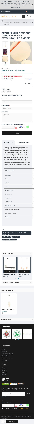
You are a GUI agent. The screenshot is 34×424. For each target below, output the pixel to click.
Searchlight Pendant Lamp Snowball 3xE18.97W (14, 233)
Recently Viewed (7, 290)
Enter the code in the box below (12, 124)
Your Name (5, 99)
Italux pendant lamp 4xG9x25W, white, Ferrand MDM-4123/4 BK (24, 274)
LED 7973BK (7, 237)
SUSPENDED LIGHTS (10, 239)
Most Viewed (6, 319)
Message (5, 111)
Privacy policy (15, 7)
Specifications (23, 142)
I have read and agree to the (16, 408)
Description (8, 142)
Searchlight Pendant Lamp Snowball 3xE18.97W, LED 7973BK (9, 309)
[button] (17, 63)
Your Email (5, 105)
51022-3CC (16, 237)
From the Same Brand (11, 282)
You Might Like (8, 254)
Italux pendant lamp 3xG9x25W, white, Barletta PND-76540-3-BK (10, 274)
